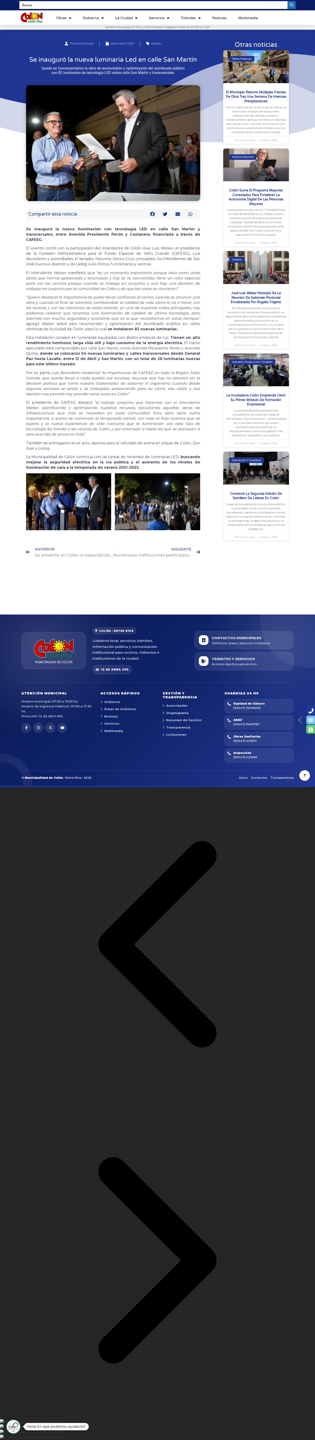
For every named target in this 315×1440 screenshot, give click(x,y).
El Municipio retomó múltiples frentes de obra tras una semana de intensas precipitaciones (256, 96)
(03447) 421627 (245, 741)
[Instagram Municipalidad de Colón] (38, 728)
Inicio (243, 777)
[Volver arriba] (304, 775)
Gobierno (91, 18)
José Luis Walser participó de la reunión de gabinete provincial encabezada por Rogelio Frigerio (256, 297)
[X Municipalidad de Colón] (50, 728)
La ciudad (124, 18)
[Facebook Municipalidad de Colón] (26, 728)
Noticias (219, 18)
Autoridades (176, 705)
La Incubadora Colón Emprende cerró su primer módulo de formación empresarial (255, 399)
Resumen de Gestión (184, 720)
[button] (152, 214)
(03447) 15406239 (246, 708)
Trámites (188, 18)
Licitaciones (176, 734)
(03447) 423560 (245, 757)
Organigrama (177, 713)
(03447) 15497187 (246, 724)
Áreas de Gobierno (120, 709)
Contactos (259, 777)
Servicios (157, 18)
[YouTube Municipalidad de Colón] (62, 728)
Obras (61, 18)
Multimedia (248, 18)
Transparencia (178, 727)
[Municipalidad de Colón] (53, 650)
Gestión (156, 43)
